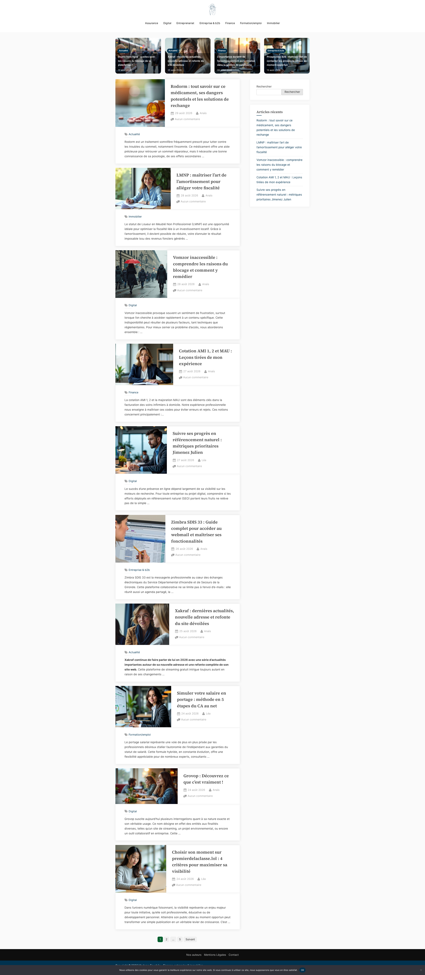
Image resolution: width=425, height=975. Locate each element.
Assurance (151, 23)
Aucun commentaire (187, 119)
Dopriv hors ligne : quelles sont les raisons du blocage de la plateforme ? (136, 60)
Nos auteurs (193, 954)
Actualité (123, 50)
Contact (234, 954)
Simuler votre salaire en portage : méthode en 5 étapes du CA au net (201, 699)
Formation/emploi (251, 23)
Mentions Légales (215, 954)
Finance (230, 23)
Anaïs (203, 113)
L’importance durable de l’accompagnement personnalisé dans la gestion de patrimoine (236, 60)
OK (302, 970)
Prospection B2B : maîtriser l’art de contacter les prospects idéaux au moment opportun (287, 60)
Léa (204, 460)
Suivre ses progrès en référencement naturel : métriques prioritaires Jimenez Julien (279, 194)
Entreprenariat (185, 23)
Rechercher (264, 86)
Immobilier (273, 23)
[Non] (421, 970)
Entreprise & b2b (210, 23)
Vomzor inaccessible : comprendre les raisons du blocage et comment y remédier (279, 164)
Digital (167, 23)
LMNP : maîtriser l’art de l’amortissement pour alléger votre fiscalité (201, 181)
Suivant (190, 939)
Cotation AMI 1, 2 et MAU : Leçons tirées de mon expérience (205, 357)
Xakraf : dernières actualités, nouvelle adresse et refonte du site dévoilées (186, 60)
